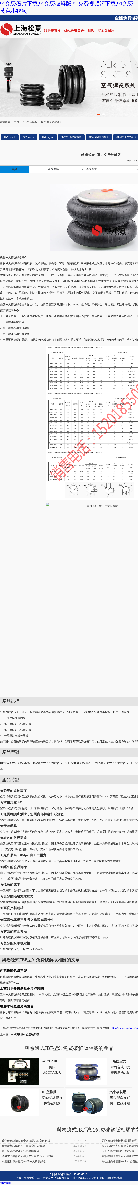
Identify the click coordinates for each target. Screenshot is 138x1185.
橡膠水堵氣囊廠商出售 (17, 1006)
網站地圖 (105, 1177)
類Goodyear (48, 137)
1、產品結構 (51, 169)
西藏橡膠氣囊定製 (13, 971)
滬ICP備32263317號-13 (86, 1177)
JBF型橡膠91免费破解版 (25, 1034)
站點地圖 (117, 1177)
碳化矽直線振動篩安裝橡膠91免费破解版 (26, 1140)
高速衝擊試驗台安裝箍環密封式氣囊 (23, 1145)
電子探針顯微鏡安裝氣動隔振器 (20, 1151)
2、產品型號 (89, 169)
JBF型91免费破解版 (51, 122)
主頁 (16, 122)
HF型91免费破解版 (99, 137)
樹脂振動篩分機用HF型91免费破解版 (24, 1161)
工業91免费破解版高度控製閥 (22, 988)
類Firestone (28, 137)
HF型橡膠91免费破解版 (59, 1092)
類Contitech (9, 137)
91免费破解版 (29, 122)
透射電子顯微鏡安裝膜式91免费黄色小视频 (27, 1156)
